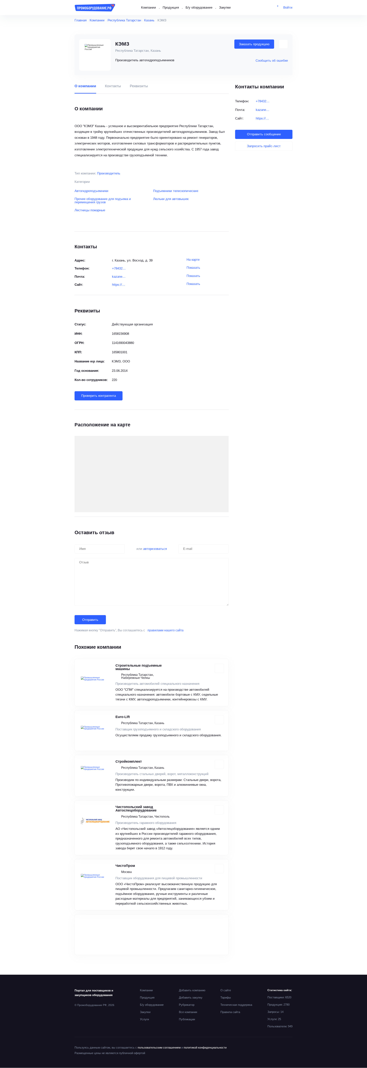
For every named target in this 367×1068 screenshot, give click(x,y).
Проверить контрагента (98, 396)
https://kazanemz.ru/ (119, 284)
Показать (193, 267)
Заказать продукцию (254, 44)
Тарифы (225, 997)
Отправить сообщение (264, 134)
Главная (81, 20)
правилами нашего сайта (166, 630)
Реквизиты (139, 86)
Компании (148, 7)
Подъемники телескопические (175, 191)
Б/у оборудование (199, 7)
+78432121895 (119, 268)
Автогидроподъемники (91, 191)
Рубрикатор (186, 1004)
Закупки (225, 7)
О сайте (225, 990)
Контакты (113, 86)
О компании (85, 86)
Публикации (187, 1019)
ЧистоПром (125, 865)
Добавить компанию (192, 990)
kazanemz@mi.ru (119, 276)
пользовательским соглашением (159, 1047)
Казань (149, 20)
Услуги (144, 1019)
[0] (275, 8)
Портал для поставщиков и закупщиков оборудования (94, 993)
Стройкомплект (128, 761)
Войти (287, 7)
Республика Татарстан (124, 20)
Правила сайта (230, 1012)
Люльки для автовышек (170, 199)
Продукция (171, 7)
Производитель (108, 173)
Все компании (188, 1012)
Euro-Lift (122, 717)
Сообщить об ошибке (272, 60)
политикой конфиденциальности (205, 1047)
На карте (193, 259)
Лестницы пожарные (90, 210)
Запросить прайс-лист (264, 146)
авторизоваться (155, 549)
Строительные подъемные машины (138, 667)
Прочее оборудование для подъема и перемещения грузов (103, 200)
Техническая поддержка (236, 1004)
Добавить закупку (190, 997)
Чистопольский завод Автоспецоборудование (136, 808)
